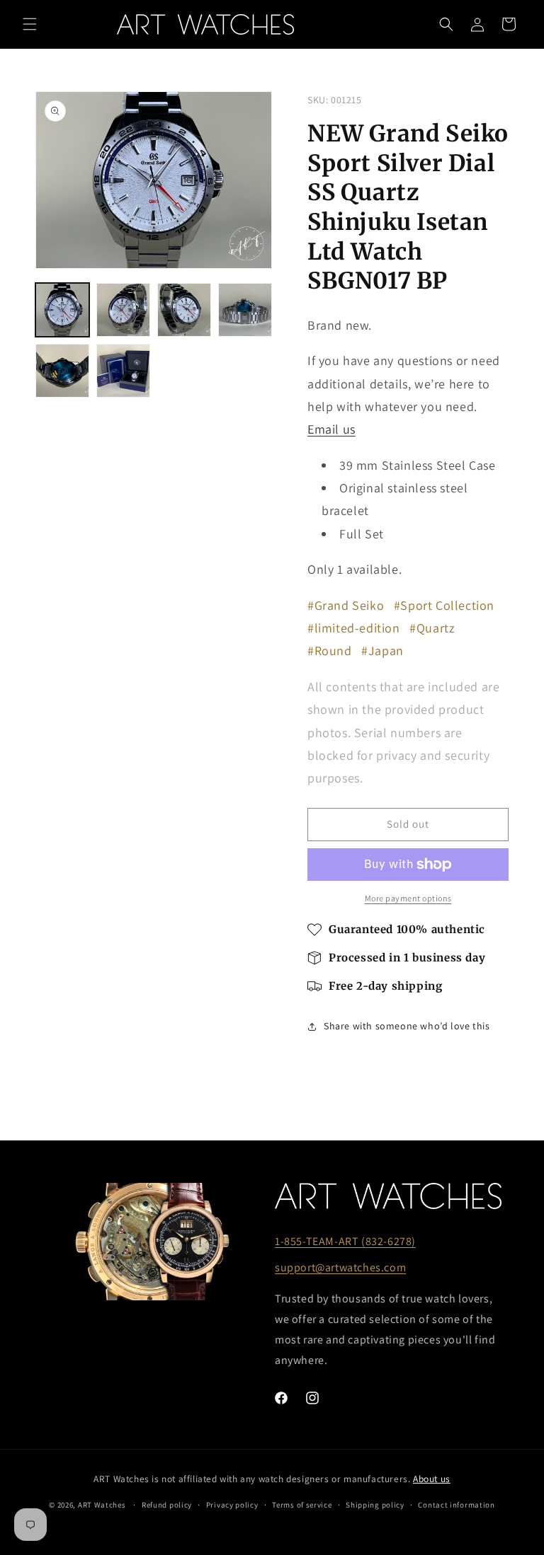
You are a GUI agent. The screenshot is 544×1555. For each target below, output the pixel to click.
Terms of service (302, 1505)
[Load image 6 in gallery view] (123, 371)
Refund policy (167, 1505)
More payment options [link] (408, 898)
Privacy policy (232, 1505)
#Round (329, 650)
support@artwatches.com (340, 1267)
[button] (29, 24)
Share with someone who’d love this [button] (406, 1025)
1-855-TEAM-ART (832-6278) (345, 1241)
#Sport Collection (444, 605)
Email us (331, 429)
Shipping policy (375, 1505)
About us (431, 1478)
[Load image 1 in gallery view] (62, 310)
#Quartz (432, 628)
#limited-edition (353, 628)
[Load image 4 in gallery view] (245, 310)
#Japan (382, 650)
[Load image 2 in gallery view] (123, 310)
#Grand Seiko (345, 605)
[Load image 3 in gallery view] (184, 310)
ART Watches (102, 1505)
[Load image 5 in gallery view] (62, 371)
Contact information (456, 1505)
